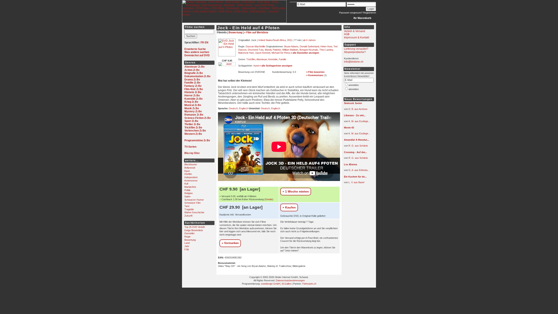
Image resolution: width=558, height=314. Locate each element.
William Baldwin (290, 49)
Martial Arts (190, 187)
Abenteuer (261, 59)
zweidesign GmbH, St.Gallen (276, 283)
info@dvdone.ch (353, 61)
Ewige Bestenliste (193, 230)
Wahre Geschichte (194, 212)
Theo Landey (326, 49)
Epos (187, 171)
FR (202, 42)
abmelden (354, 89)
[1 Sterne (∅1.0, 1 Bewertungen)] (357, 167)
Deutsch (233, 108)
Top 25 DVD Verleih (194, 227)
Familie (282, 59)
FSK (186, 249)
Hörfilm (188, 174)
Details (268, 199)
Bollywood (189, 167)
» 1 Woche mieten (295, 191)
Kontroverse (190, 180)
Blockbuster (190, 164)
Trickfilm (250, 59)
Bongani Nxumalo (308, 49)
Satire (187, 196)
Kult (186, 183)
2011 (289, 40)
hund (256, 65)
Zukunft (188, 215)
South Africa (279, 40)
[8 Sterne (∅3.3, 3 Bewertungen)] (357, 131)
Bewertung (190, 240)
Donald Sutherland (309, 46)
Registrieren (369, 12)
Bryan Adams (291, 46)
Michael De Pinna (281, 52)
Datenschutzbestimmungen (290, 280)
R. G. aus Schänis (358, 145)
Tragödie (189, 209)
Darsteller (189, 233)
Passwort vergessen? (350, 12)
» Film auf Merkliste (256, 32)
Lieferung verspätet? (356, 48)
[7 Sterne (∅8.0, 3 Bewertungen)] (357, 119)
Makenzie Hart (246, 52)
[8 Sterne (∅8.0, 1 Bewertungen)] (357, 180)
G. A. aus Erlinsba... (359, 170)
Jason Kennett (262, 52)
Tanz (187, 206)
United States (265, 40)
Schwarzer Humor (194, 199)
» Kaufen (289, 207)
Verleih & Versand (354, 31)
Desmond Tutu (256, 49)
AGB (346, 34)
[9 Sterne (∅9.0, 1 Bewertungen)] (357, 106)
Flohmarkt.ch (309, 283)
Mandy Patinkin (273, 49)
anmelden (354, 85)
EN (206, 42)
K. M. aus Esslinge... (359, 121)
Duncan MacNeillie (255, 46)
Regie (187, 236)
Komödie (272, 59)
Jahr (186, 246)
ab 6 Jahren (309, 40)
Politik (187, 190)
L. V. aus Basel (356, 182)
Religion (188, 193)
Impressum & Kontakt (356, 37)
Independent (190, 177)
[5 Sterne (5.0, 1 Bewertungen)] (285, 75)
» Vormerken (230, 243)
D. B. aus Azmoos (358, 109)
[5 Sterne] (251, 75)
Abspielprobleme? (355, 52)
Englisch (243, 108)
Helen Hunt (326, 46)
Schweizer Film (192, 202)
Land (187, 243)
